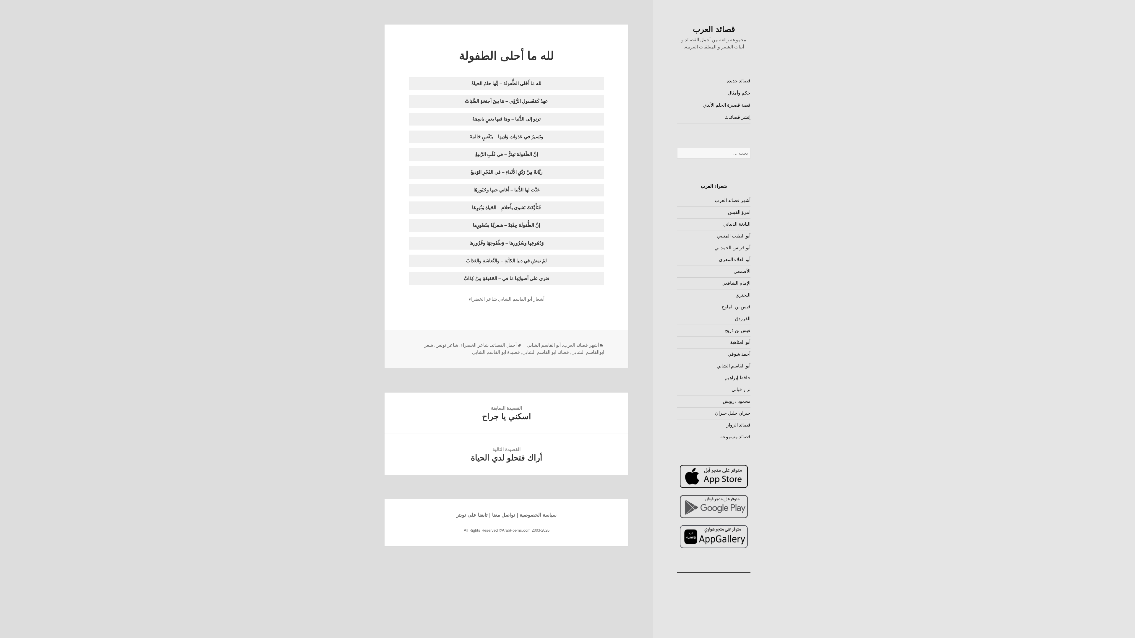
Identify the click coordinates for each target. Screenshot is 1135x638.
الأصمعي (742, 271)
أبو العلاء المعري (734, 259)
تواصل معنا (503, 515)
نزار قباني (741, 389)
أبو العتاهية (740, 342)
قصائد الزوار (738, 424)
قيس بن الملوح (735, 306)
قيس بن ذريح (737, 330)
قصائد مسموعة (735, 436)
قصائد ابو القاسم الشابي (545, 352)
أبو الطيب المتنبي (733, 235)
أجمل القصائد (504, 345)
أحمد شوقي (739, 354)
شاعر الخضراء (475, 345)
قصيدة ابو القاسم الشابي (496, 352)
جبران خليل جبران (732, 413)
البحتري (742, 294)
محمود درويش (736, 401)
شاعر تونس (446, 345)
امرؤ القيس (739, 212)
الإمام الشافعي (735, 283)
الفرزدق (742, 318)
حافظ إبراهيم (737, 377)
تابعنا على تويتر (472, 515)
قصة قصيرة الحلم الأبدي (726, 105)
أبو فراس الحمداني (732, 247)
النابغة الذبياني (736, 224)
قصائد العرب (714, 29)
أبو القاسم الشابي (733, 365)
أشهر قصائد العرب (732, 200)
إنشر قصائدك (737, 117)
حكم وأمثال (739, 92)
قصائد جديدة (738, 80)
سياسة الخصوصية (538, 515)
